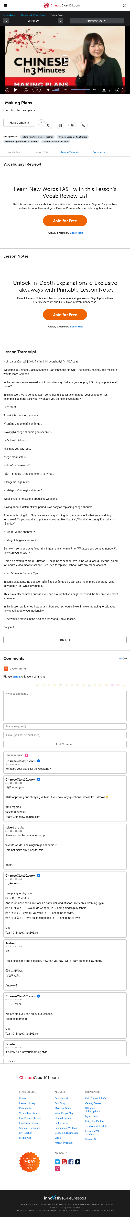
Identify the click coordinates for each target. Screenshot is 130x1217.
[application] (65, 60)
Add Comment (65, 744)
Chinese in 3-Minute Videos (33, 15)
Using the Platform (95, 1121)
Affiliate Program (64, 1142)
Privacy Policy (57, 1208)
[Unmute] (48, 90)
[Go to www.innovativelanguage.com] (65, 1197)
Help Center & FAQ (95, 1098)
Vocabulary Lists (28, 1113)
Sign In (17, 676)
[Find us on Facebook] (71, 1161)
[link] (6, 20)
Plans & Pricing (63, 1118)
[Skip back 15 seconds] (7, 90)
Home (22, 1098)
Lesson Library (9, 15)
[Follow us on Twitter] (57, 1161)
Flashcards (25, 1108)
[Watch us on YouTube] (64, 1161)
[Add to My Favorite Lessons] (48, 125)
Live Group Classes (29, 1123)
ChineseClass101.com (102, 1205)
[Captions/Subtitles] (104, 90)
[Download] (117, 90)
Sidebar (97, 20)
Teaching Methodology (97, 1126)
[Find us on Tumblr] (77, 1161)
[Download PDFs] (72, 125)
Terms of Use (73, 1208)
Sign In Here (76, 232)
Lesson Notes (42, 152)
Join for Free (65, 220)
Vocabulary (14, 152)
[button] (124, 5)
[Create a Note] (60, 125)
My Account (91, 1116)
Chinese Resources (29, 1128)
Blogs (58, 1137)
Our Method (61, 1098)
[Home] (62, 7)
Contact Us (91, 1139)
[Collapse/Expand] (65, 658)
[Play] (16, 90)
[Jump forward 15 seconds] (26, 90)
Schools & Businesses (66, 1132)
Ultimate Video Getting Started (72, 137)
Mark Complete (19, 122)
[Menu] (5, 5)
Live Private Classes (30, 1118)
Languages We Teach (66, 1128)
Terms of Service (99, 1211)
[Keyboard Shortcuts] (124, 90)
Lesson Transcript (70, 152)
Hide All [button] (65, 639)
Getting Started (93, 1103)
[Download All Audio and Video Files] (84, 125)
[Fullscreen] (111, 90)
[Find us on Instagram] (57, 1168)
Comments (99, 152)
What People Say (64, 1113)
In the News (61, 1123)
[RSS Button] (5, 668)
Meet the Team (63, 1108)
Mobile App (25, 1137)
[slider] (55, 90)
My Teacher (25, 1132)
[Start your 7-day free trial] (29, 1162)
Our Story (60, 1103)
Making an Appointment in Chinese (21, 141)
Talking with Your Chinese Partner (37, 137)
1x (37, 90)
